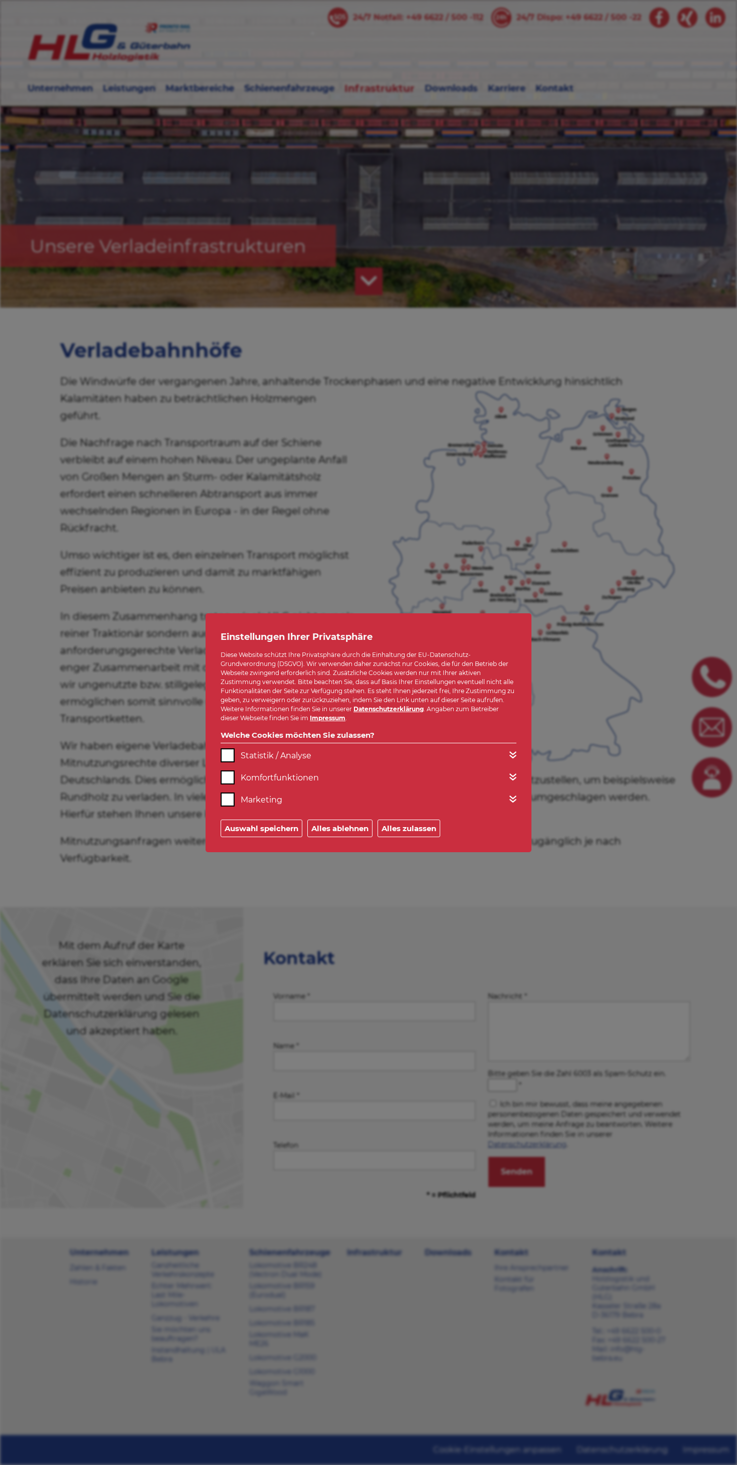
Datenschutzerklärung (388, 709)
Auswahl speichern (261, 828)
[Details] (512, 754)
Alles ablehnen (339, 828)
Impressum (327, 718)
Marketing (261, 800)
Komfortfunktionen (280, 777)
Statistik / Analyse (276, 755)
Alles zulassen (409, 828)
